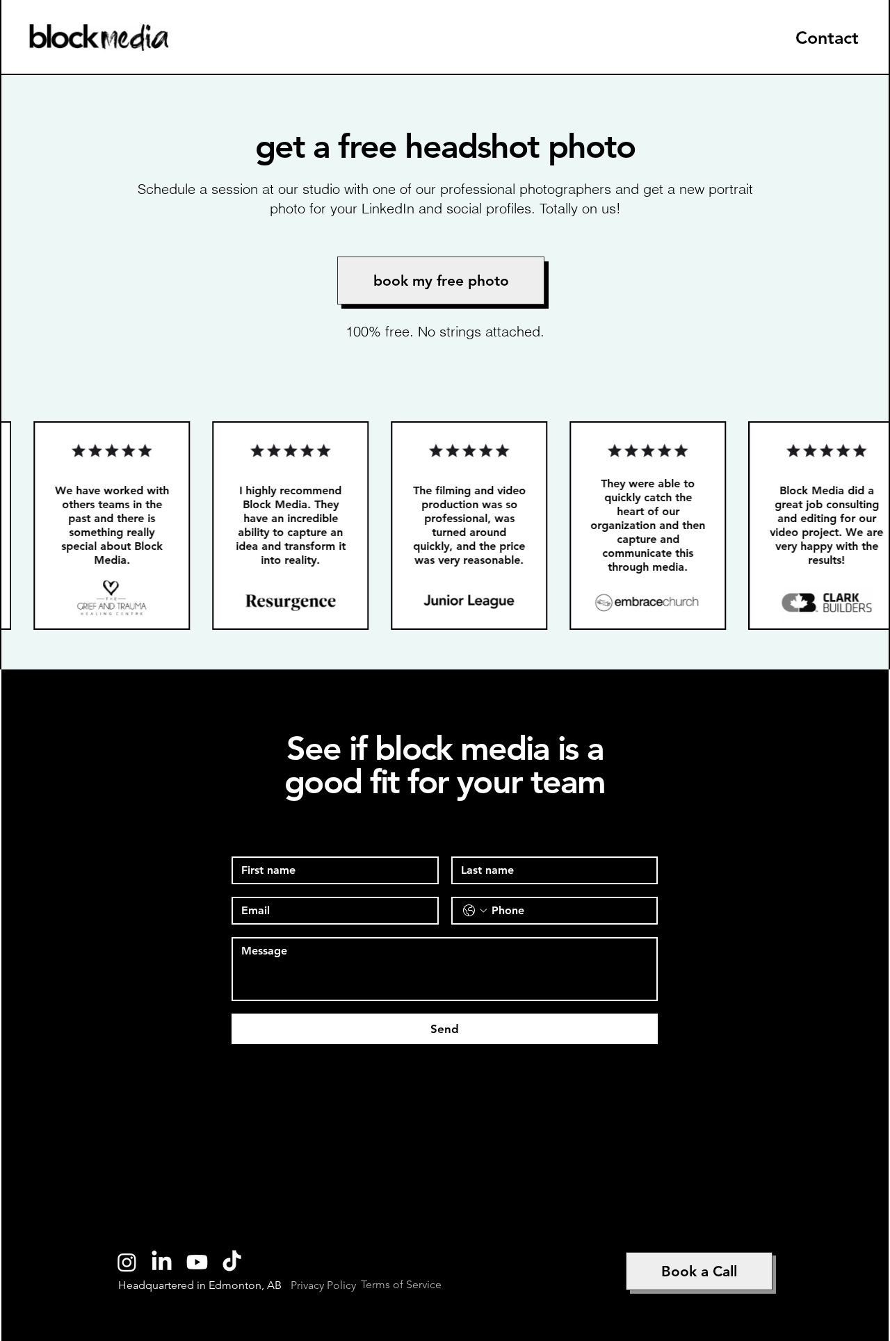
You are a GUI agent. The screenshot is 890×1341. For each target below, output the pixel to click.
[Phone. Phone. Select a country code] (475, 910)
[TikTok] (232, 1262)
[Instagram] (127, 1262)
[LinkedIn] (161, 1262)
